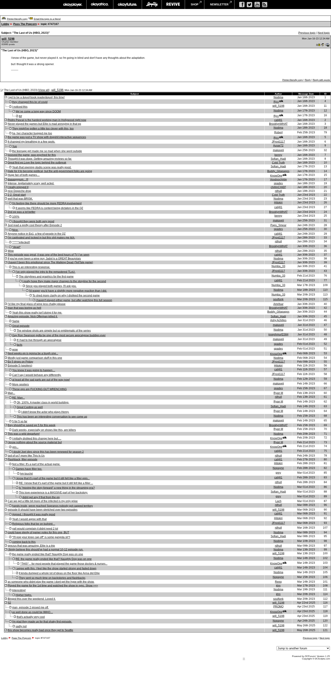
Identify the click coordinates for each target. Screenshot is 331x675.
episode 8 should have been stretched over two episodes (42, 509)
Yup (14, 146)
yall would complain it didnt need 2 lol (35, 528)
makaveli (278, 150)
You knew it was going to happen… (33, 370)
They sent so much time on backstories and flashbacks (52, 578)
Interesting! (19, 590)
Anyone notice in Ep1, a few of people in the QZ (37, 233)
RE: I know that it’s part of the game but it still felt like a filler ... (56, 483)
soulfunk (278, 299)
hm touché (26, 473)
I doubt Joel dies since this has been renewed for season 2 (48, 451)
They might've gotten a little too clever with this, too (43, 128)
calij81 (278, 120)
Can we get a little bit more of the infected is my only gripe (43, 501)
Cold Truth (278, 162)
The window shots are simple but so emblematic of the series (54, 330)
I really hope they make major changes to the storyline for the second (64, 281)
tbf (20, 116)
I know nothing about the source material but (35, 442)
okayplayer (72, 4)
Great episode (20, 325)
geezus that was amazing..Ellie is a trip (31, 545)
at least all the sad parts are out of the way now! (41, 379)
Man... (11, 393)
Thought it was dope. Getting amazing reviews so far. (40, 158)
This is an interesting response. (31, 267)
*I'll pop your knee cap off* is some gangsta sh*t (41, 537)
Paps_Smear (278, 225)
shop (194, 4)
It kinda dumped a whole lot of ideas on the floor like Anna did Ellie (59, 573)
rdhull (278, 191)
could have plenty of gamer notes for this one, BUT (38, 532)
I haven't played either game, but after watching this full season (74, 300)
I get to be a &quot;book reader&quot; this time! (36, 97)
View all (44, 90)
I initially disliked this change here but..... (36, 438)
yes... (15, 447)
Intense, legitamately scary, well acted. (31, 183)
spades (278, 183)
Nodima (278, 97)
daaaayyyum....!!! (18, 179)
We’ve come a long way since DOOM (38, 111)
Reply (308, 80)
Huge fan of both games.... (24, 175)
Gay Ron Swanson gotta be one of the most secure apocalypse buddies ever (59, 335)
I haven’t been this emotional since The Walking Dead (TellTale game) (50, 262)
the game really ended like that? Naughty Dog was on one (47, 554)
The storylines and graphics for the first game (46, 276)
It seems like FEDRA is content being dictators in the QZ (49, 208)
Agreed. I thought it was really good (33, 514)
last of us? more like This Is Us (26, 455)
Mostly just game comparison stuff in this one (35, 357)
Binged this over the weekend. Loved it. (32, 598)
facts (19, 344)
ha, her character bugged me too (32, 133)
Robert (278, 132)
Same (15, 321)
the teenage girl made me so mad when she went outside (47, 151)
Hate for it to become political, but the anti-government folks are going (50, 171)
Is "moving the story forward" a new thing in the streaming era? (57, 487)
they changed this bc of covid (30, 102)
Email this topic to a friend (47, 19)
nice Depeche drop (19, 191)
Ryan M (278, 393)
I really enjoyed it (18, 187)
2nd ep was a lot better (21, 212)
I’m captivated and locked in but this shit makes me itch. (41, 237)
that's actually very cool (31, 616)
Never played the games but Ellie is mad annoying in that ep (44, 123)
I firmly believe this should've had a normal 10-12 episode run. (45, 549)
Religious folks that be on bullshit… (33, 523)
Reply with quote (321, 80)
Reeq (278, 581)
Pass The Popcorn (25, 24)
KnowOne (276, 175)
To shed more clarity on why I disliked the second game (66, 295)
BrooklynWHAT (278, 123)
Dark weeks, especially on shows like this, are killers (44, 430)
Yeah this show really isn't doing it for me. (37, 312)
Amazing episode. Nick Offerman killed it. (33, 316)
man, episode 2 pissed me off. (30, 607)
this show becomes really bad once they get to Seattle (40, 630)
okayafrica (100, 4)
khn (278, 585)
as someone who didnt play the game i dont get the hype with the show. (51, 581)
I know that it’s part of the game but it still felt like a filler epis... (53, 478)
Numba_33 (278, 266)
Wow (11, 250)
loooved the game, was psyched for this (32, 155)
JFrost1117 (278, 141)
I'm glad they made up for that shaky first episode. (42, 621)
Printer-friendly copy (17, 19)
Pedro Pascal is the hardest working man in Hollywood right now (47, 120)
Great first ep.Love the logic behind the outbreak (37, 162)
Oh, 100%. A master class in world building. (43, 402)
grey (278, 472)
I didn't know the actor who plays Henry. (45, 412)
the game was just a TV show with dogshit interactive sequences (47, 137)
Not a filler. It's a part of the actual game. (36, 464)
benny (278, 155)
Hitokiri (278, 202)
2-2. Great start (17, 194)
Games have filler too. (29, 468)
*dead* (16, 247)
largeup (151, 4)
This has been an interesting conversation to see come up (52, 416)
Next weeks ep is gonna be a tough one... (33, 353)
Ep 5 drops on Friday (20, 361)
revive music (173, 4)
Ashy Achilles (278, 320)
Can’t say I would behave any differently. (36, 375)
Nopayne (278, 468)
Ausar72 (278, 145)
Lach (278, 501)
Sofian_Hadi (278, 158)
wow (15, 349)
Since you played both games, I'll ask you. (51, 286)
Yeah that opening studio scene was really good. (41, 167)
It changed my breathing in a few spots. (31, 141)
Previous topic (307, 32)
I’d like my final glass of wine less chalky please (37, 304)
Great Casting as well (30, 407)
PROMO (278, 606)
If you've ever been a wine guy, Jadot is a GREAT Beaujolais (44, 258)
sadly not (21, 626)
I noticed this (19, 106)
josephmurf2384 (278, 334)
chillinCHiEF (278, 187)
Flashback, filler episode (22, 459)
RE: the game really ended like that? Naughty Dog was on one (54, 559)
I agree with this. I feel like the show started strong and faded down (56, 568)
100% (15, 216)
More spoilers (20, 384)
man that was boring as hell (24, 307)
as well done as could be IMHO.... (32, 612)
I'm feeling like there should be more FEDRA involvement (47, 203)
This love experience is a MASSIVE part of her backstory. (53, 492)
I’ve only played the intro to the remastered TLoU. (45, 271)
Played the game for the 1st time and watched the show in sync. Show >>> (53, 585)
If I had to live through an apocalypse (39, 340)
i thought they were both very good (33, 221)
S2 (9, 602)
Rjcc (276, 101)
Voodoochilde (278, 179)
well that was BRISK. (20, 198)
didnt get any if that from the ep (41, 497)
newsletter (219, 4)
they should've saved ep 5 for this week (31, 425)
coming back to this (24, 541)
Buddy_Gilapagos (278, 171)
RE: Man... (18, 397)
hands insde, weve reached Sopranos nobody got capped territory (52, 505)
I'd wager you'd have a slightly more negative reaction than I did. (68, 290)
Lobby (5, 24)
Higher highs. (24, 595)
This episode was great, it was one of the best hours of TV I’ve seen (48, 254)
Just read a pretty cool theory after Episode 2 (35, 225)
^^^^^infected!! (21, 242)
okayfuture (127, 4)
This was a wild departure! (24, 433)
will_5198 (8, 39)
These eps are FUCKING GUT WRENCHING (39, 389)
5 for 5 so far (19, 421)
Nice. (15, 230)
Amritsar (278, 304)
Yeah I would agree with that (29, 519)
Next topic (324, 32)
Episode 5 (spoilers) (20, 365)
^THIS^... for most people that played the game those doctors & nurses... (63, 563)
